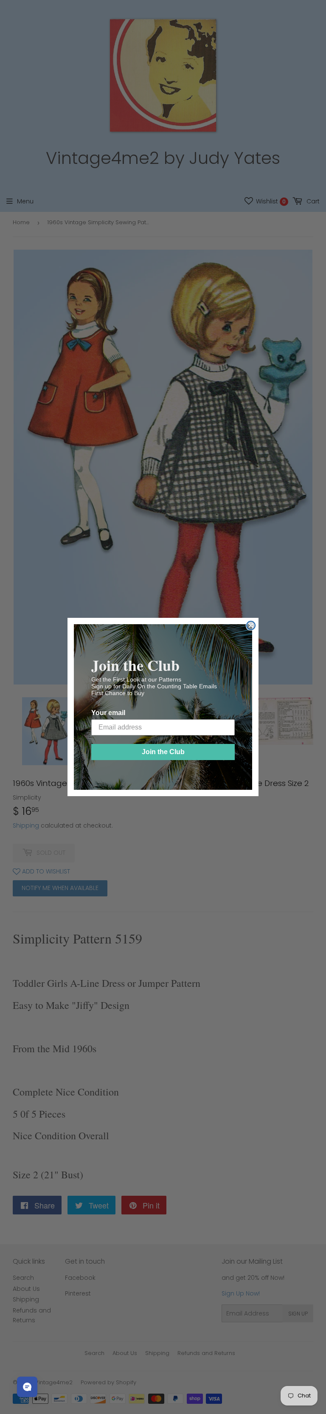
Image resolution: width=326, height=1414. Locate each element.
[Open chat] (27, 1387)
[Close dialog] (251, 625)
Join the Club (163, 751)
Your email (108, 712)
